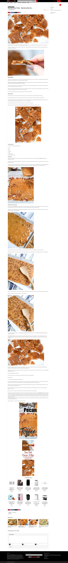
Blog (10, 5)
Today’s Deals (24, 2)
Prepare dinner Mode (11, 379)
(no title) (51, 9)
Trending (28, 2)
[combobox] (34, 554)
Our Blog (15, 2)
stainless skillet (15, 206)
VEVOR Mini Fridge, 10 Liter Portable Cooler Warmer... (20, 502)
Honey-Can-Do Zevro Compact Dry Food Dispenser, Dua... (45, 503)
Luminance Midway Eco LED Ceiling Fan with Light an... (45, 488)
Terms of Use (45, 557)
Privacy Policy (32, 375)
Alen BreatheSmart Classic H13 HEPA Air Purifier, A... (20, 488)
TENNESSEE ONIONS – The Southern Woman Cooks (22, 526)
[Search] (37, 1)
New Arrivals (19, 2)
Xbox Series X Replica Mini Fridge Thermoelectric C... (28, 502)
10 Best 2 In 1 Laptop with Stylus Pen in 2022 (55, 10)
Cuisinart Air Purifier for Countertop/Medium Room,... (36, 503)
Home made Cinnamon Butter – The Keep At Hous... (33, 526)
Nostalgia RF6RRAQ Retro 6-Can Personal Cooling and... (11, 503)
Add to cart (11, 492)
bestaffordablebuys (12, 9)
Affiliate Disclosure (46, 558)
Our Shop (11, 2)
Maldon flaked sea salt (42, 158)
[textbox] (34, 554)
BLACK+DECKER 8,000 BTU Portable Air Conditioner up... (36, 488)
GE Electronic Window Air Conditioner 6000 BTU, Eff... (11, 489)
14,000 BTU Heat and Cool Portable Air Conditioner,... (28, 488)
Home (8, 2)
